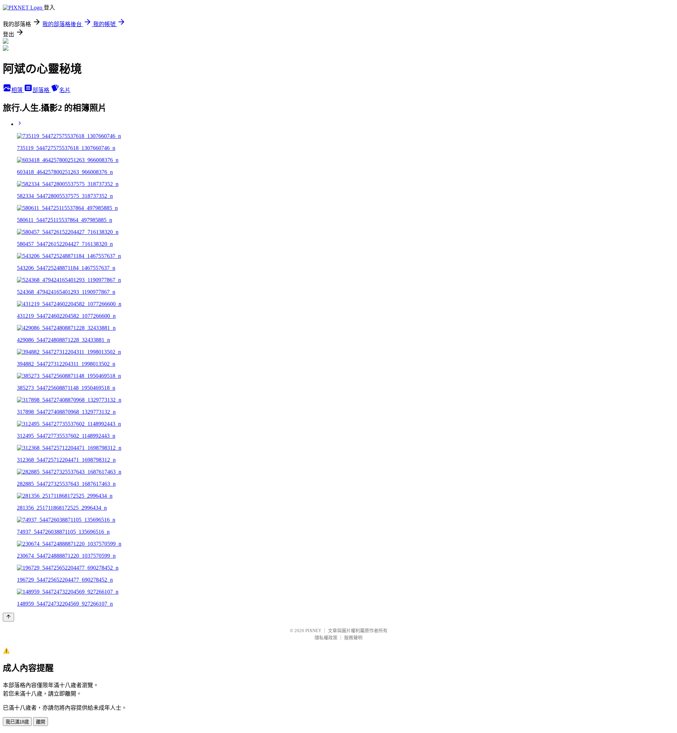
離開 (40, 722)
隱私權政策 (326, 637)
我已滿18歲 (17, 722)
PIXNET (313, 630)
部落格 (41, 90)
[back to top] (8, 617)
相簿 (17, 90)
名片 (65, 90)
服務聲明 (353, 637)
